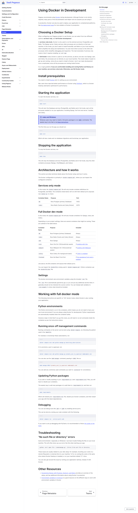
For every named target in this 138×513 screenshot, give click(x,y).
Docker (58, 17)
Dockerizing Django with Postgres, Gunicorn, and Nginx (58, 473)
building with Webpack (84, 248)
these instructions (62, 122)
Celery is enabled (82, 253)
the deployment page (47, 25)
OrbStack (79, 83)
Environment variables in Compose (52, 478)
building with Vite (82, 244)
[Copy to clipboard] (94, 103)
